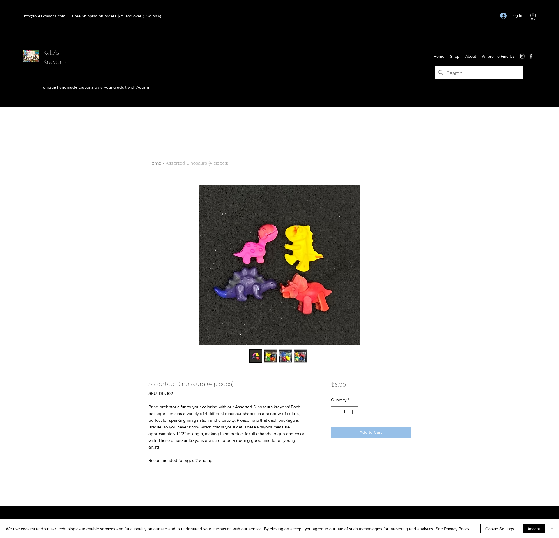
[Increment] (353, 412)
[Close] (552, 528)
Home (154, 163)
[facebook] (531, 56)
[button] (533, 16)
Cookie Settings (499, 529)
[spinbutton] (344, 412)
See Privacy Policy (452, 529)
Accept (534, 529)
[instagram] (522, 56)
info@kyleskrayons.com (44, 16)
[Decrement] (336, 412)
